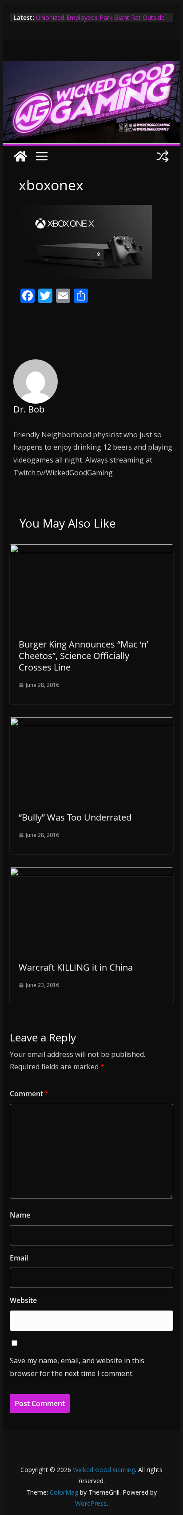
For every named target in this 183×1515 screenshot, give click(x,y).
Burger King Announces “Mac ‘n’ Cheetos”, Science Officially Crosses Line (83, 655)
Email (19, 1258)
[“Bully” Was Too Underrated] (91, 724)
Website (23, 1300)
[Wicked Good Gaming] (91, 67)
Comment (29, 1094)
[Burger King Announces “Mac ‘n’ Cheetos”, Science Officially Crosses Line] (91, 550)
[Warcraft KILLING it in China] (91, 874)
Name (20, 1215)
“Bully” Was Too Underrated (75, 817)
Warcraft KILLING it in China (76, 967)
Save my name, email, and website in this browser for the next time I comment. (77, 1367)
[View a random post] (162, 156)
